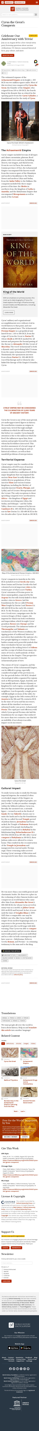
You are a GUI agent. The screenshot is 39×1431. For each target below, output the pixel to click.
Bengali (4, 1018)
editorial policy (18, 974)
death (9, 339)
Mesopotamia (19, 194)
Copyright (4, 1215)
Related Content (7, 958)
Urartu (19, 488)
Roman (11, 942)
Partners (11, 1361)
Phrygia (26, 488)
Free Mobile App (20, 2)
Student (6, 1273)
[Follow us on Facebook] (10, 1369)
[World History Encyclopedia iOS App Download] (13, 1348)
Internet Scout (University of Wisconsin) (15, 1303)
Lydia (30, 189)
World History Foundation (10, 1375)
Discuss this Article (12, 951)
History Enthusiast (10, 1269)
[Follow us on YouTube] (28, 1369)
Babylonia (16, 838)
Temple (25, 819)
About (4, 1357)
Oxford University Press (24, 1203)
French (12, 1018)
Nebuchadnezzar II (24, 832)
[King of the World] (19, 262)
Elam (11, 483)
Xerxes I (29, 605)
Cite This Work (27, 958)
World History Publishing (11, 1378)
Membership (9, 2)
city (27, 582)
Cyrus (32, 98)
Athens (34, 648)
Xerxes (13, 624)
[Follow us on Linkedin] (21, 1369)
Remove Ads (33, 203)
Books (18, 958)
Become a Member (10, 1137)
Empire (26, 88)
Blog (35, 1357)
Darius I (15, 357)
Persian (25, 1018)
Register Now (8, 55)
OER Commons (26, 1305)
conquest (5, 838)
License (4, 961)
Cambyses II (6, 509)
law (9, 512)
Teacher (6, 1271)
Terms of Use (32, 1359)
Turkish (22, 1021)
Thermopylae (7, 629)
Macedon (5, 347)
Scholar (6, 1278)
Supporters (20, 1361)
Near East (12, 477)
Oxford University (14, 1298)
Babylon (26, 830)
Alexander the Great (24, 902)
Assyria (4, 699)
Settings (29, 1361)
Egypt (25, 498)
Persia (4, 710)
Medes (24, 186)
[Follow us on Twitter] (14, 1369)
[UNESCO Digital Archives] (19, 1405)
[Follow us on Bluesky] (17, 1369)
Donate (25, 1137)
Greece (18, 600)
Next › (16, 1111)
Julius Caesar (29, 908)
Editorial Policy (9, 1359)
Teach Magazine (25, 1307)
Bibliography (22, 955)
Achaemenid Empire (10, 80)
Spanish (15, 1021)
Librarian (7, 1275)
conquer (32, 929)
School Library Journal (9, 1307)
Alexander (18, 344)
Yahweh (17, 814)
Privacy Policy (20, 1359)
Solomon (24, 824)
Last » (23, 1111)
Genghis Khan (22, 913)
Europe (23, 624)
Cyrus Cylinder (29, 96)
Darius (28, 336)
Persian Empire (8, 331)
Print (4, 73)
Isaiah (4, 814)
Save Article (6, 70)
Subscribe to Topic (18, 70)
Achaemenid (13, 150)
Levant (15, 197)
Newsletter (19, 1357)
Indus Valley (14, 181)
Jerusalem (21, 822)
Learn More (9, 312)
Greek (22, 582)
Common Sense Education (26, 1301)
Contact (11, 1357)
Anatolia (5, 192)
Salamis (21, 629)
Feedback (28, 1357)
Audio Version (31, 70)
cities (28, 587)
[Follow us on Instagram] (24, 1369)
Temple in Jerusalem (16, 845)
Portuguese (6, 1021)
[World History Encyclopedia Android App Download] (25, 1348)
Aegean (4, 598)
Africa (4, 498)
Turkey (28, 590)
